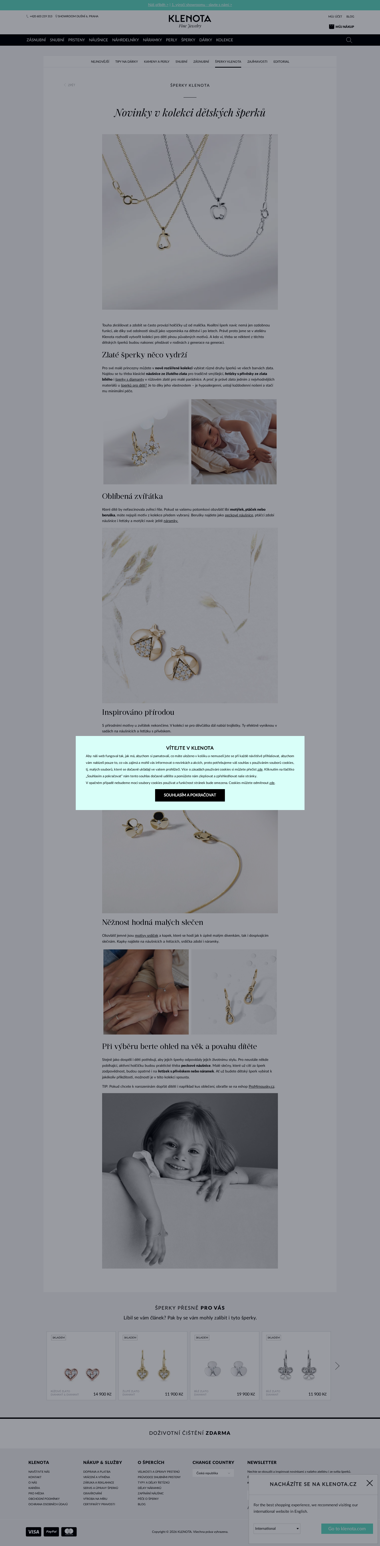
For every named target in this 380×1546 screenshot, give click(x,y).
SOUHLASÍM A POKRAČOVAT (190, 795)
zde (260, 769)
